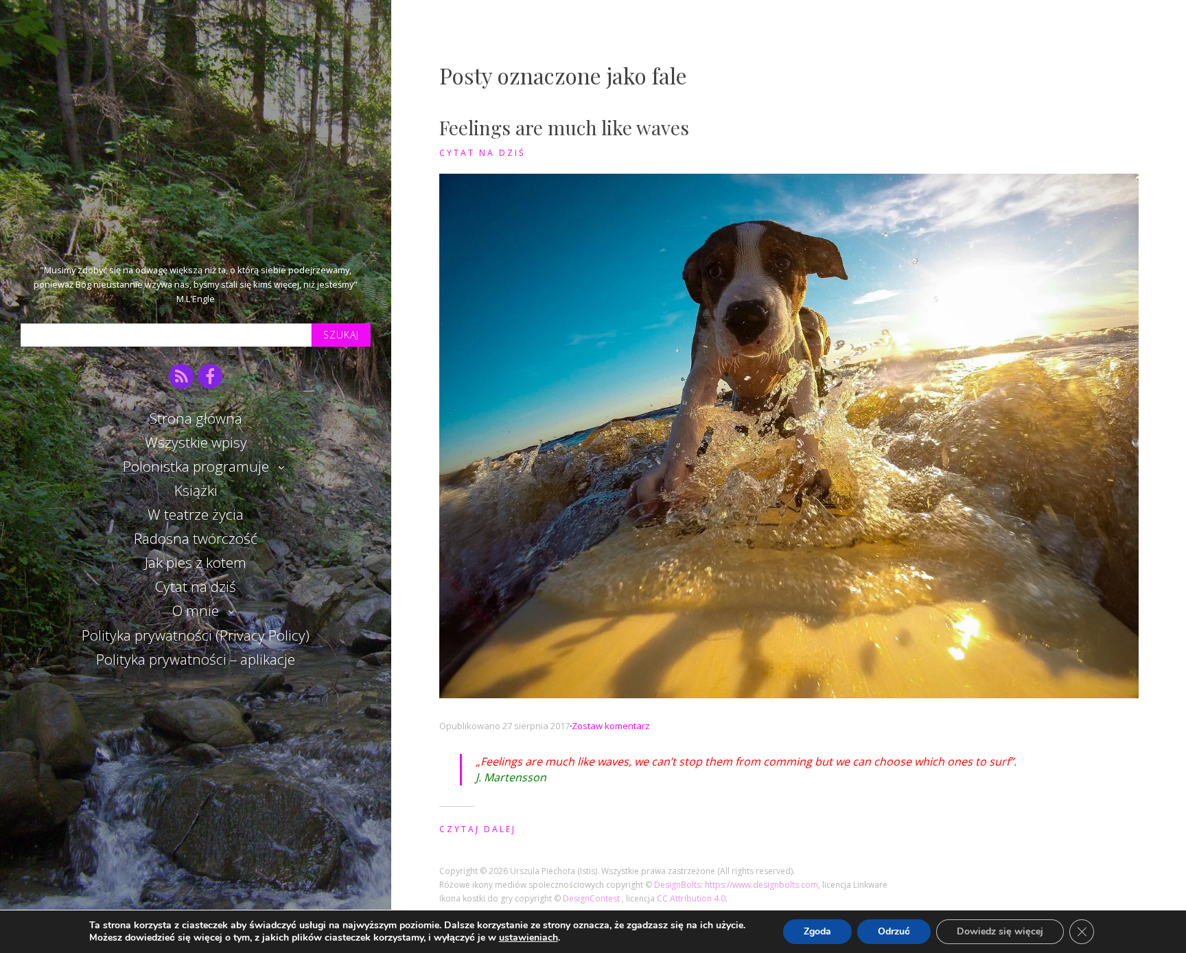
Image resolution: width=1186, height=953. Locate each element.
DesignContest (592, 898)
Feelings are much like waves (564, 127)
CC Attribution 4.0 (691, 898)
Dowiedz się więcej (1000, 931)
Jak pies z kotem (195, 562)
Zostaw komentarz (611, 726)
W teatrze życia (196, 514)
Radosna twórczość (195, 538)
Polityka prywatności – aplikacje (195, 659)
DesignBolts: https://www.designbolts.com (736, 885)
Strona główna (196, 418)
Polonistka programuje (196, 466)
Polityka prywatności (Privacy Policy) (196, 635)
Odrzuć (894, 931)
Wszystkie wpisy (196, 442)
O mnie (195, 610)
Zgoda (817, 931)
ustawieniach (528, 938)
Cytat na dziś (195, 586)
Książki (196, 490)
